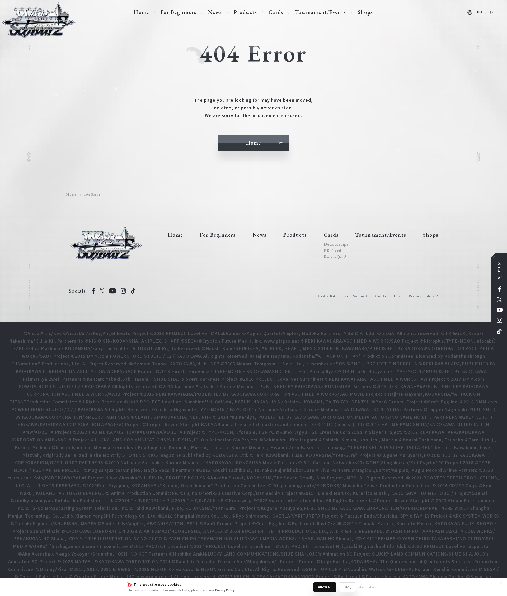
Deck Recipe (336, 244)
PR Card (332, 251)
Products (245, 12)
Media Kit (326, 296)
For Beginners (178, 12)
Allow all (325, 587)
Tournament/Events (320, 12)
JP (492, 12)
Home (141, 12)
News (215, 12)
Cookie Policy (388, 296)
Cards (276, 12)
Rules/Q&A (335, 257)
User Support (355, 296)
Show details (367, 587)
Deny (347, 587)
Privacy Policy (224, 590)
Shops (365, 12)
